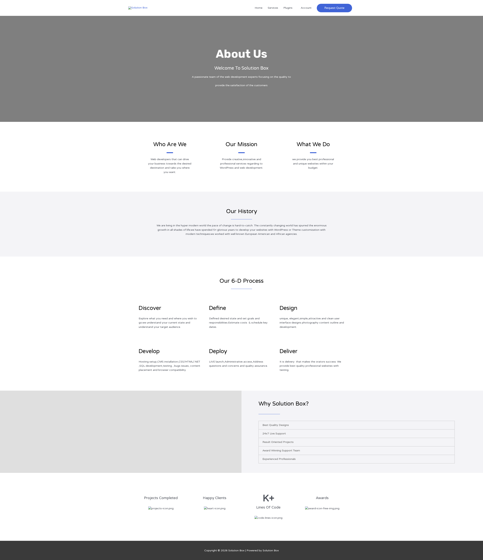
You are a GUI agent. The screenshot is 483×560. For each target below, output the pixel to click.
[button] (334, 8)
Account (306, 7)
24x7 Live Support (274, 433)
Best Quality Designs (275, 425)
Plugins (287, 7)
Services (273, 7)
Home (258, 7)
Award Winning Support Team (281, 450)
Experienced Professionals (279, 459)
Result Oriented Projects (278, 442)
